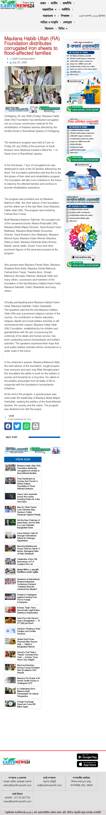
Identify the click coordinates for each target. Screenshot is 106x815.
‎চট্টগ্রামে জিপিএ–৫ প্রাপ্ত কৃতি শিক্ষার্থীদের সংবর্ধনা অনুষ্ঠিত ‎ (28, 571)
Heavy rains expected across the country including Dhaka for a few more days (28, 498)
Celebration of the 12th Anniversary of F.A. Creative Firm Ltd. (27, 562)
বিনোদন (49, 28)
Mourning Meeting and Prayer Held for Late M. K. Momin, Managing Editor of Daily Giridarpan (28, 550)
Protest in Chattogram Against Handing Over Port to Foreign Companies (27, 598)
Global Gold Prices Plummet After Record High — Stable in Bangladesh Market (27, 643)
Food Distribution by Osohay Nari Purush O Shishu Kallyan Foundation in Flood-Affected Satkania (27, 483)
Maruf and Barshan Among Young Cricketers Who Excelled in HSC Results (28, 669)
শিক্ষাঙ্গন (65, 16)
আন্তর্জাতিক (47, 9)
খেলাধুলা (67, 22)
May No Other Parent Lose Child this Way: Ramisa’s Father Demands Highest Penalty (29, 511)
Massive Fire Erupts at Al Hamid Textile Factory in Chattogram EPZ (28, 681)
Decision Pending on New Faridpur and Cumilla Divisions (28, 631)
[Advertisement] (23, 729)
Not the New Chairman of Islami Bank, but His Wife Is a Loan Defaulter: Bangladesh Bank (28, 524)
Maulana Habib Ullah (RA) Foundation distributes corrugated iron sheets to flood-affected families (28, 469)
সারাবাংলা (48, 16)
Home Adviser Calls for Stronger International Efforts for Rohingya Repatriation (27, 537)
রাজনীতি (67, 3)
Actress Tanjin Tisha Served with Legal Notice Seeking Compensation (28, 610)
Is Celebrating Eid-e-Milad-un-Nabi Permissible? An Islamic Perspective (28, 692)
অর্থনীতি (66, 9)
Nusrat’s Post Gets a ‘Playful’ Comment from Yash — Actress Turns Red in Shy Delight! (27, 656)
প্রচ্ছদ (43, 3)
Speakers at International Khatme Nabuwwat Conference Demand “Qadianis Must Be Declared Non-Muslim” (28, 584)
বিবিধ (61, 28)
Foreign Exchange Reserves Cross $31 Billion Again (26, 704)
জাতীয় (54, 3)
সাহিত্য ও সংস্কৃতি (49, 22)
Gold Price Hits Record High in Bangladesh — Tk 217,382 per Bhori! (28, 621)
